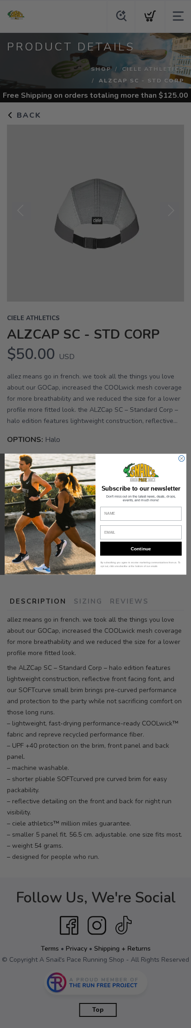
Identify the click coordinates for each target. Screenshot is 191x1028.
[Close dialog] (181, 458)
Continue (141, 548)
